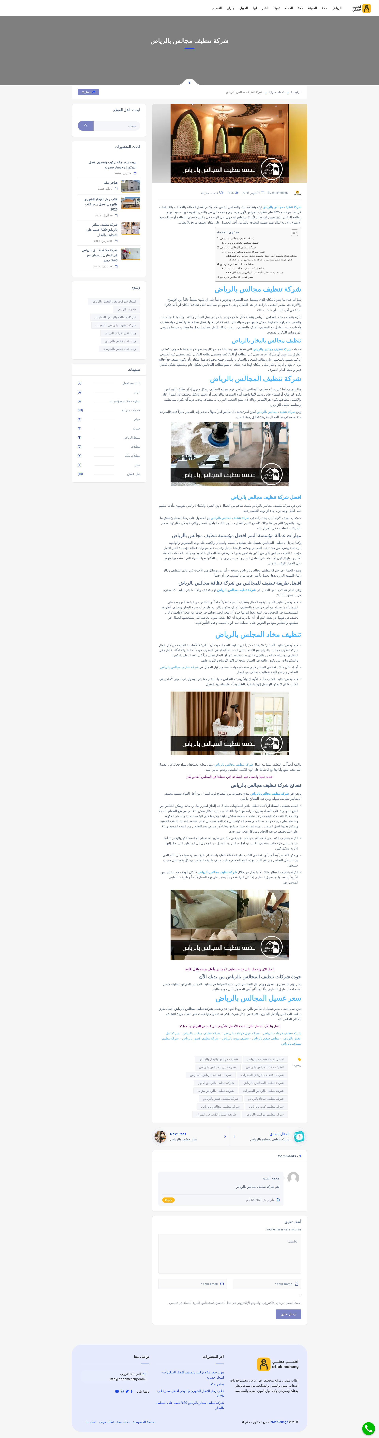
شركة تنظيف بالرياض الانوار (216, 1083)
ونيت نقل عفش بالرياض (120, 341)
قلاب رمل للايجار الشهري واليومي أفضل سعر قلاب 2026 (100, 204)
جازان (231, 8)
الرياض (336, 8)
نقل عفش (133, 474)
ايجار (137, 392)
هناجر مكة (110, 182)
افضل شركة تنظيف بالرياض (265, 1059)
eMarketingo (279, 1422)
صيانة (136, 428)
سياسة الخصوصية (144, 1422)
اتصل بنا (91, 1422)
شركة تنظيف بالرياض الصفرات (263, 1091)
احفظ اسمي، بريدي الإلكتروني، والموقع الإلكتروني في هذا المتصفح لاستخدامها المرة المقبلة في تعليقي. (234, 1303)
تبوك (277, 8)
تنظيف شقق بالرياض (265, 1038)
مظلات (135, 446)
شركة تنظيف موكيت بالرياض (201, 1033)
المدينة (312, 8)
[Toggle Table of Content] (292, 232)
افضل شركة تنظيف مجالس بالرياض (246, 251)
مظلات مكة (132, 456)
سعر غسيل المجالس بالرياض (236, 277)
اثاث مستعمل (131, 383)
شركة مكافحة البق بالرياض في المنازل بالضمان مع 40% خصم (99, 255)
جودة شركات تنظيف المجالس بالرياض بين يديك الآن (257, 272)
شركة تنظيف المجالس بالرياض (238, 247)
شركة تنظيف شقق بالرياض (220, 1099)
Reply (168, 1200)
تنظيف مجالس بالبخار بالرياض (243, 242)
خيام (137, 419)
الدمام (289, 8)
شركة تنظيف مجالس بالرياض (237, 238)
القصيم (217, 8)
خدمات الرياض (126, 309)
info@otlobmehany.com (127, 1379)
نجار (137, 465)
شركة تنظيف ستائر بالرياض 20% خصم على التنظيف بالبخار (101, 230)
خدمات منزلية (277, 92)
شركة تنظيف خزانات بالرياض (282, 1033)
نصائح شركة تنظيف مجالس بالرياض (246, 268)
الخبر (265, 8)
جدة (300, 8)
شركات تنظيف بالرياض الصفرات (262, 1075)
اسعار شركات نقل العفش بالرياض (114, 301)
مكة (324, 8)
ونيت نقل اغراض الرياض (120, 333)
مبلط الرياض (132, 437)
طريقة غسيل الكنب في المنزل (216, 1114)
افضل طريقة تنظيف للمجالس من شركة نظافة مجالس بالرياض (265, 259)
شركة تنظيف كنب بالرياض (266, 1106)
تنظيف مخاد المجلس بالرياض (237, 264)
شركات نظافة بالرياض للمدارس (211, 1075)
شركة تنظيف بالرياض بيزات (216, 1091)
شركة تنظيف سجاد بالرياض (266, 1099)
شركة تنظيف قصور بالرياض (200, 1038)
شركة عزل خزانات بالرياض (242, 1033)
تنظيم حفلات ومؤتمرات (125, 401)
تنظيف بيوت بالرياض (235, 1038)
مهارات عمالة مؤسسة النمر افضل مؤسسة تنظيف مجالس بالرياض (264, 256)
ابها (255, 8)
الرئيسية (296, 92)
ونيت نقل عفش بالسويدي (119, 349)
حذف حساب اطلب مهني (114, 1422)
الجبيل (244, 8)
